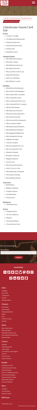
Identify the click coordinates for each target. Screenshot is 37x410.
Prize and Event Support (8, 375)
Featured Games (6, 300)
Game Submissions (7, 347)
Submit (18, 257)
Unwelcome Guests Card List (11, 21)
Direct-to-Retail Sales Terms (10, 372)
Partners (4, 321)
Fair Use (4, 354)
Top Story (4, 389)
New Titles (5, 293)
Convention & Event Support (10, 351)
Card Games (5, 307)
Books (3, 314)
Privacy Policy (6, 356)
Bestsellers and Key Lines (9, 333)
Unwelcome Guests (27, 18)
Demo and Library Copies (9, 377)
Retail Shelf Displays (8, 379)
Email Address (4, 250)
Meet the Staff (6, 337)
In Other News (6, 391)
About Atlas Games (7, 328)
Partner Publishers (7, 382)
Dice (3, 316)
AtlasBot (4, 344)
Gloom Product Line (15, 18)
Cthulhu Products (7, 319)
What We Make (6, 330)
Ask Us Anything (6, 370)
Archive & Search (6, 393)
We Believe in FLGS (7, 365)
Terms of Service (6, 358)
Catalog (6, 18)
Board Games (5, 309)
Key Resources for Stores (9, 368)
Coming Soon (5, 295)
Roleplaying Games (7, 312)
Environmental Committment (10, 335)
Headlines (4, 291)
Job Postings (5, 349)
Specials (4, 298)
